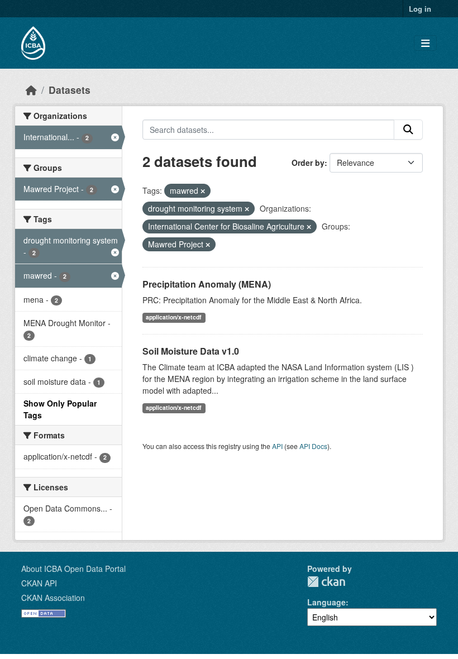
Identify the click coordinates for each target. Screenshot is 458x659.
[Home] (31, 90)
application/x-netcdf (174, 317)
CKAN (326, 582)
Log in (420, 8)
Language (326, 602)
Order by (308, 162)
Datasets (69, 90)
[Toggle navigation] (425, 43)
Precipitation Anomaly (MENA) (206, 284)
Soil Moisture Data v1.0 (190, 351)
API (277, 446)
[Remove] (203, 191)
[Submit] (408, 130)
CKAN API (39, 583)
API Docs (313, 446)
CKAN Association (53, 597)
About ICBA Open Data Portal (73, 568)
